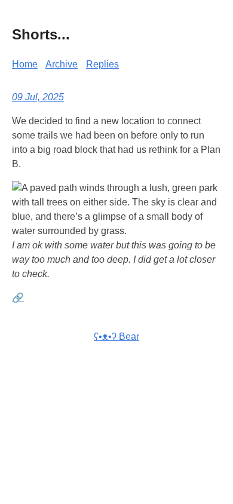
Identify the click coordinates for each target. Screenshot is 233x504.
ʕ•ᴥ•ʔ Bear (116, 336)
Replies (102, 64)
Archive (61, 64)
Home (25, 64)
